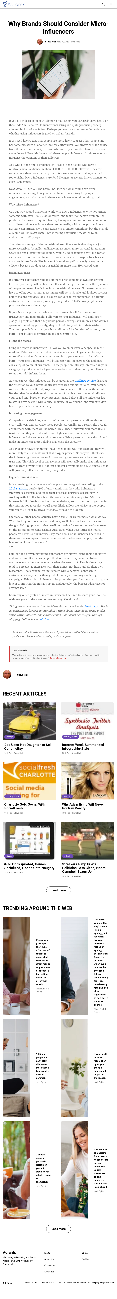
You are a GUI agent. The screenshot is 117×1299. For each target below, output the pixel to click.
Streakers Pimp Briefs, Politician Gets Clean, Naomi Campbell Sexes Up (84, 868)
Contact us (50, 1265)
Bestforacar (91, 606)
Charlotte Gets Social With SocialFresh (24, 806)
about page (64, 636)
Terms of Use (31, 1283)
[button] (111, 4)
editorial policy (44, 636)
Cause (9, 856)
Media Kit (49, 1271)
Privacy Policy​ (47, 1283)
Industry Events (70, 737)
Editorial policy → (58, 658)
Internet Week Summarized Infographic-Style (83, 746)
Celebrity (67, 856)
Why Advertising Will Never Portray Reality (83, 806)
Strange (10, 737)
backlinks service (85, 380)
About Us (49, 1259)
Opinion (67, 796)
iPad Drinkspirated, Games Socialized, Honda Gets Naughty (29, 866)
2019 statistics (18, 488)
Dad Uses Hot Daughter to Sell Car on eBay (28, 746)
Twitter (85, 1259)
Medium (45, 619)
